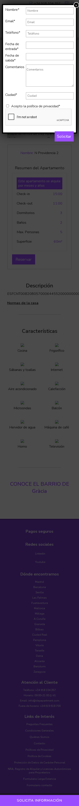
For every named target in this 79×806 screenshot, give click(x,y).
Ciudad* (11, 94)
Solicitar (64, 136)
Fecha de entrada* (12, 46)
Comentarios (14, 67)
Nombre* (12, 9)
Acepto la (35, 106)
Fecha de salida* (12, 58)
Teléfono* (12, 32)
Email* (10, 21)
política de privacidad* (43, 106)
